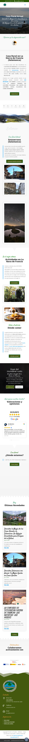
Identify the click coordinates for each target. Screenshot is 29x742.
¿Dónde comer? (14, 356)
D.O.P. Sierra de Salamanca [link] (16, 346)
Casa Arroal (14, 94)
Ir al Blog (14, 634)
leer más (6, 548)
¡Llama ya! (10, 387)
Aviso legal (6, 720)
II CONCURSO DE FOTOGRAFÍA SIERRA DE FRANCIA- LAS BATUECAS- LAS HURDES (13, 612)
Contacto (19, 387)
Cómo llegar (14, 464)
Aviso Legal (7, 740)
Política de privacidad (9, 722)
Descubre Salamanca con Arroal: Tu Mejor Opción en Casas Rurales (13, 573)
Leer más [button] (6, 435)
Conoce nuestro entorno (14, 161)
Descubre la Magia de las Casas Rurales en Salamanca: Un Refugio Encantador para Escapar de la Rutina (13, 533)
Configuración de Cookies (17, 740)
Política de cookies (8, 723)
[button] (26, 739)
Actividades (14, 283)
